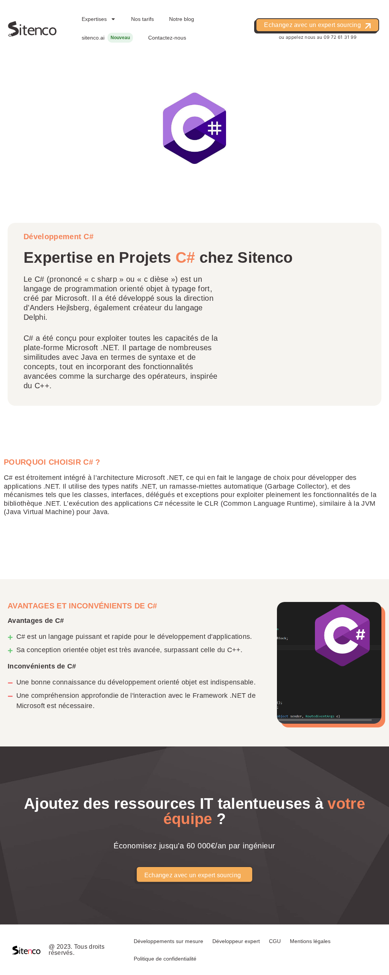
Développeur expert (236, 941)
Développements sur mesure (168, 941)
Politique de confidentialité (165, 959)
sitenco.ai (93, 38)
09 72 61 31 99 (340, 37)
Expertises (94, 19)
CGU (275, 941)
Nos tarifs (142, 19)
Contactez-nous (167, 38)
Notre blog (181, 19)
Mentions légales (310, 941)
